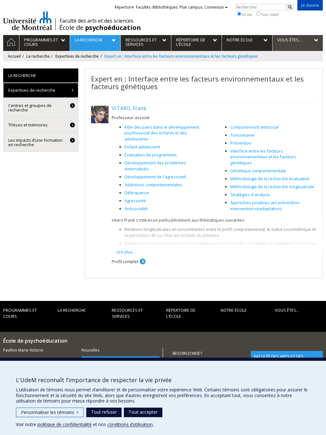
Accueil (14, 56)
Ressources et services (127, 313)
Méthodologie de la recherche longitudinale (272, 186)
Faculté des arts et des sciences (96, 20)
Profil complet (125, 261)
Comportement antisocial (254, 127)
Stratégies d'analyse (250, 194)
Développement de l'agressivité (155, 177)
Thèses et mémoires (28, 125)
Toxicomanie (242, 135)
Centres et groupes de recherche (30, 108)
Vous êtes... (287, 310)
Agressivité (135, 200)
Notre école (234, 310)
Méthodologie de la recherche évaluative (269, 179)
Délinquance (136, 193)
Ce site (246, 14)
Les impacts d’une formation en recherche (35, 142)
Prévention (241, 143)
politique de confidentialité (65, 424)
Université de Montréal (27, 20)
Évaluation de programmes (150, 155)
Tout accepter (143, 412)
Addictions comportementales (153, 185)
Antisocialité (136, 208)
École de (100, 28)
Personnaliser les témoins (50, 412)
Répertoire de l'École (180, 313)
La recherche (38, 56)
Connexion (214, 7)
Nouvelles (90, 350)
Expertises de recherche (77, 56)
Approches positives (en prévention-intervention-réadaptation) (265, 205)
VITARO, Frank (129, 108)
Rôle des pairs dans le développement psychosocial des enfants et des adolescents (161, 133)
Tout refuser (104, 412)
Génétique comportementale (258, 171)
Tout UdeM (269, 14)
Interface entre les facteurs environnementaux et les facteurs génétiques (263, 157)
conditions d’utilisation (130, 424)
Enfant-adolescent (142, 147)
